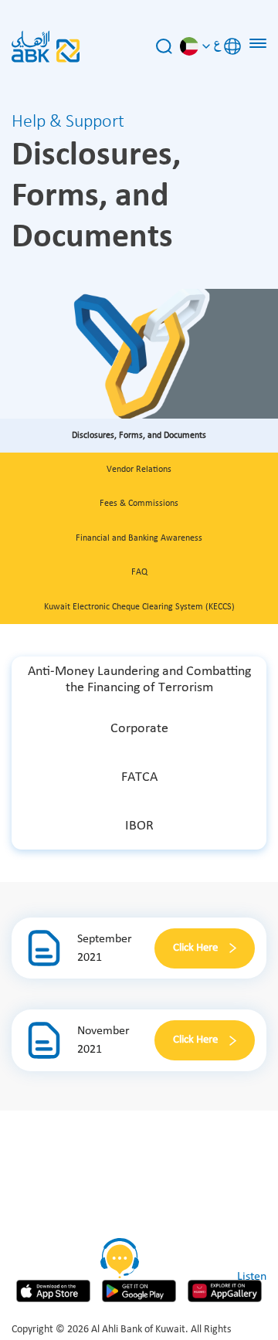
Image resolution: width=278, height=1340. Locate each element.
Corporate (139, 728)
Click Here (195, 948)
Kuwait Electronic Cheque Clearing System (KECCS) (139, 607)
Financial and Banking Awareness (139, 538)
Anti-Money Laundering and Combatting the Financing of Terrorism (139, 680)
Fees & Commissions (139, 503)
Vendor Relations (139, 469)
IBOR (139, 826)
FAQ (139, 572)
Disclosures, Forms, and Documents (139, 435)
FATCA (139, 777)
